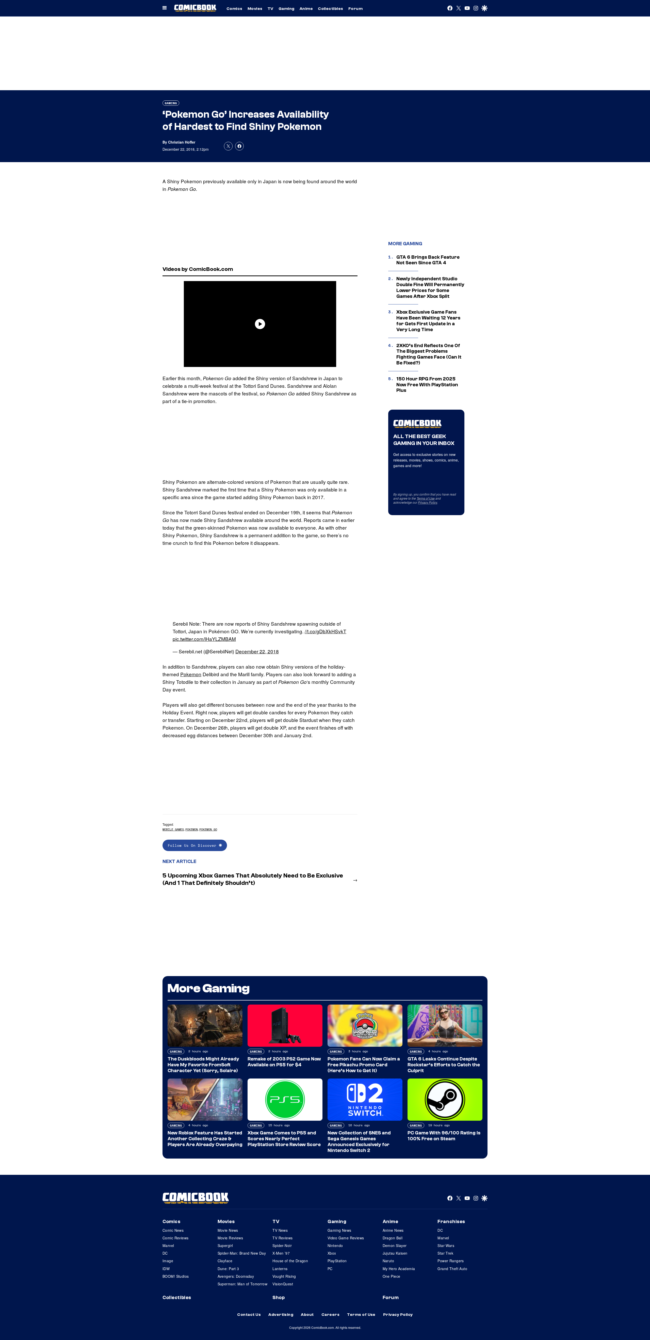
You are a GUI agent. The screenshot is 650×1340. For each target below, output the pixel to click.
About (307, 1314)
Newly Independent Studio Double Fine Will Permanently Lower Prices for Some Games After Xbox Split (430, 287)
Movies (255, 8)
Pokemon (190, 674)
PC (330, 1268)
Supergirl (225, 1245)
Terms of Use (426, 498)
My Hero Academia (399, 1268)
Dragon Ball (393, 1237)
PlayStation (337, 1260)
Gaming (287, 8)
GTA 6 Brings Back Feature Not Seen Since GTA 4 (428, 260)
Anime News (393, 1230)
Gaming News (339, 1230)
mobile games (173, 829)
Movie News (228, 1230)
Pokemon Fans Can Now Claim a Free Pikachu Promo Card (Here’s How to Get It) (364, 1064)
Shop (278, 1297)
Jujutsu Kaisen (395, 1253)
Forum (355, 8)
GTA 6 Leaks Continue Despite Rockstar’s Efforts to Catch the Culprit (444, 1064)
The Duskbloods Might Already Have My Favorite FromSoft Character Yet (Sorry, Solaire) (203, 1064)
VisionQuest (282, 1283)
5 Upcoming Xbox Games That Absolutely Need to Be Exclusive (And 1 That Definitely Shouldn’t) (252, 879)
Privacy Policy (427, 502)
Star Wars (445, 1245)
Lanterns (279, 1268)
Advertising (280, 1314)
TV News (280, 1230)
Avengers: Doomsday (236, 1276)
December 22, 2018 (257, 651)
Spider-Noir (282, 1245)
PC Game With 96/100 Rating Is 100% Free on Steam (444, 1136)
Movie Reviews (230, 1237)
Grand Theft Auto (452, 1268)
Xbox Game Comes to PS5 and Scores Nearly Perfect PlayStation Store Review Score (284, 1138)
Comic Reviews (175, 1237)
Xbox (332, 1253)
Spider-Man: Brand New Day (242, 1253)
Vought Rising (284, 1276)
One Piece (391, 1276)
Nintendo (335, 1245)
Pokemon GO (208, 829)
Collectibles (330, 8)
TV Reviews (282, 1237)
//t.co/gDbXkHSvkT (325, 631)
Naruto (388, 1260)
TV (270, 8)
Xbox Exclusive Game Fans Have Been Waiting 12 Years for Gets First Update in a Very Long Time (428, 320)
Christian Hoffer (181, 142)
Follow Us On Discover (193, 845)
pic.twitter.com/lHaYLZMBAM (204, 638)
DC (165, 1253)
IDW (166, 1268)
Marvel (168, 1245)
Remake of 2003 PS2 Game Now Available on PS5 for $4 (284, 1062)
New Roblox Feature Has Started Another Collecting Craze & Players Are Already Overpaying (205, 1138)
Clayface (225, 1260)
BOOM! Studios (175, 1276)
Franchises (451, 1221)
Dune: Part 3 (228, 1268)
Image (167, 1260)
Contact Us (249, 1314)
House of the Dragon (290, 1260)
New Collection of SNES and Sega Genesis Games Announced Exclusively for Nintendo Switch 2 (359, 1141)
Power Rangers (450, 1260)
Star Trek (445, 1253)
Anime (306, 8)
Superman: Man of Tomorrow (243, 1283)
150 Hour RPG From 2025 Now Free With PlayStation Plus (427, 384)
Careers (330, 1314)
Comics (234, 8)
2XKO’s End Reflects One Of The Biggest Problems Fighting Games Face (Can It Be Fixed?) (428, 354)
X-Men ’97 (281, 1253)
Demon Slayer (395, 1245)
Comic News (173, 1230)
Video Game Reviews (346, 1237)
